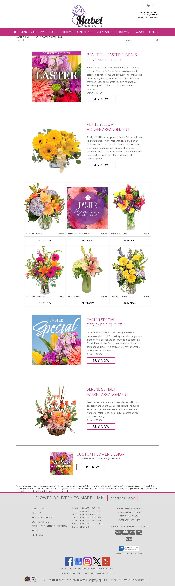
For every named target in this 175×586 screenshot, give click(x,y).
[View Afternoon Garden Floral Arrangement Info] (130, 208)
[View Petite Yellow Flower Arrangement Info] (58, 144)
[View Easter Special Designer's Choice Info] (58, 340)
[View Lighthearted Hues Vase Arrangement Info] (130, 270)
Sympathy (83, 31)
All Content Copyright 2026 (60, 580)
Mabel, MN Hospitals (102, 568)
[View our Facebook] (69, 565)
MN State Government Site (99, 573)
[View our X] (96, 565)
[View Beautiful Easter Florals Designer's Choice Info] (58, 77)
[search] (157, 40)
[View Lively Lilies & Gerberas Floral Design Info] (44, 270)
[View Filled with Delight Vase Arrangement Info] (44, 207)
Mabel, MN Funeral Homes (75, 568)
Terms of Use (96, 582)
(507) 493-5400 (151, 17)
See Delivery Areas (122, 498)
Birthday (67, 31)
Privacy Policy (112, 580)
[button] (150, 5)
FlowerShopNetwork (89, 580)
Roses (52, 31)
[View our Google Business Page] (78, 565)
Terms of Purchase (135, 580)
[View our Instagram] (87, 565)
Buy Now (101, 99)
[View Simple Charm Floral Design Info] (87, 270)
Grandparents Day (33, 31)
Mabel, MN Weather (72, 573)
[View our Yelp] (106, 565)
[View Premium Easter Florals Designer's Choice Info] (87, 208)
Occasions (103, 31)
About (140, 31)
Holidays (123, 31)
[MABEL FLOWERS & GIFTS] (88, 15)
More (155, 31)
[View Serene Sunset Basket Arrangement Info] (58, 408)
